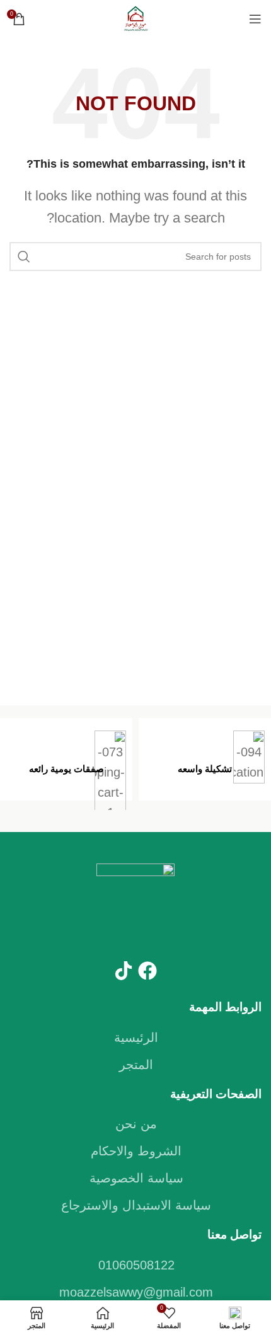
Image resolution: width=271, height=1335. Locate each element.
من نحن (136, 1124)
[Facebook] (147, 970)
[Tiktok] (123, 970)
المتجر (136, 1065)
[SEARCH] (23, 256)
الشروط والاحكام (136, 1151)
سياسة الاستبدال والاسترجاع (136, 1205)
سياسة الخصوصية (136, 1178)
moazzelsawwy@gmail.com (136, 1292)
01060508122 (136, 1265)
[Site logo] (135, 18)
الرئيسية (136, 1037)
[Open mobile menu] (255, 19)
